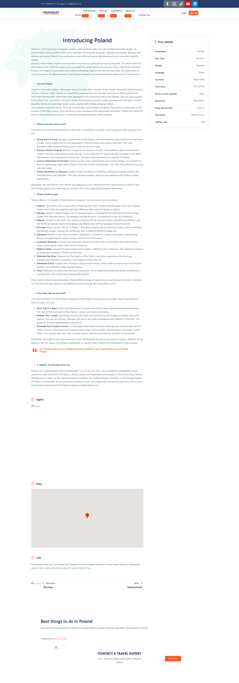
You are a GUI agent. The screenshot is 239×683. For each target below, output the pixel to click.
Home (78, 15)
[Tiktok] (181, 3)
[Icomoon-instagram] (174, 3)
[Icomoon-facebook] (167, 3)
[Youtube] (188, 3)
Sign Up (193, 12)
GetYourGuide (60, 638)
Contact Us (144, 15)
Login (184, 12)
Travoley (83, 370)
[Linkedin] (194, 3)
